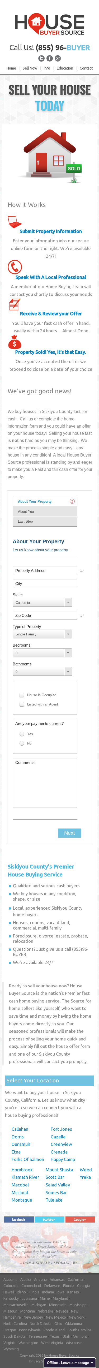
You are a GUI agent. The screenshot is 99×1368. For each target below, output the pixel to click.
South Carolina (80, 1330)
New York (76, 1317)
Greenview (61, 1144)
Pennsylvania (30, 1330)
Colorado (10, 1286)
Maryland (60, 1298)
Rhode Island (54, 1330)
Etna (16, 1151)
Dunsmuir (21, 1144)
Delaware (52, 1286)
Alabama (10, 1279)
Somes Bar (56, 1192)
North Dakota (40, 1324)
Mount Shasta (59, 1169)
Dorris (18, 1136)
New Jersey (33, 1317)
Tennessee (38, 1336)
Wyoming (11, 1349)
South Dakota (14, 1336)
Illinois (34, 1292)
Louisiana (29, 1298)
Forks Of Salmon (28, 1159)
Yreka (85, 1177)
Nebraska (45, 1311)
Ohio (58, 1324)
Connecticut (31, 1286)
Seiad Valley (58, 1184)
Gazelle (58, 1136)
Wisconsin (74, 1343)
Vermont (80, 1336)
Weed (86, 1169)
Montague (22, 1199)
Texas (55, 1336)
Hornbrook (22, 1169)
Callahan (20, 1129)
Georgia (83, 1286)
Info (47, 68)
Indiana (48, 1292)
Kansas (73, 1292)
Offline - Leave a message (68, 1363)
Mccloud (20, 1192)
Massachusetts (16, 1305)
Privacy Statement (43, 1361)
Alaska (25, 1279)
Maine (45, 1298)
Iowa (60, 1292)
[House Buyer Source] (50, 23)
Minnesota (58, 1305)
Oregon (9, 1330)
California (75, 1279)
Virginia (9, 1343)
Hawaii (8, 1292)
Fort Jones (61, 1129)
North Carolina (15, 1324)
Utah (66, 1336)
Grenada (59, 1151)
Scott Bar (55, 1177)
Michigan (38, 1305)
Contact (86, 68)
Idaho (21, 1292)
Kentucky (11, 1298)
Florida (68, 1286)
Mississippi (78, 1305)
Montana (27, 1311)
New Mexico (56, 1317)
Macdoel (20, 1184)
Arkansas (57, 1279)
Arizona (40, 1279)
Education (65, 68)
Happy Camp (63, 1159)
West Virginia (52, 1343)
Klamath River (25, 1177)
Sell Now (30, 68)
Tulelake (54, 1199)
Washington (28, 1343)
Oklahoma (73, 1324)
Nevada (62, 1311)
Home (11, 68)
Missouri (10, 1311)
